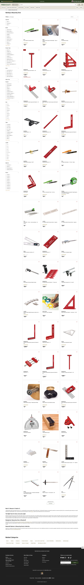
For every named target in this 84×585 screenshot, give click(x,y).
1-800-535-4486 (8, 561)
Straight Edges (33, 543)
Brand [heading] (7, 27)
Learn (77, 7)
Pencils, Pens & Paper (10, 543)
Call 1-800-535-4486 (77, 1)
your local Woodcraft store (16, 529)
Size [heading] (6, 102)
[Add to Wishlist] (39, 20)
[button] (74, 17)
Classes (81, 7)
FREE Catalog (26, 560)
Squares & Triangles (25, 543)
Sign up (75, 562)
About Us (43, 557)
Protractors (18, 543)
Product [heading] (7, 81)
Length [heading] (7, 142)
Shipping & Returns (9, 564)
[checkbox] (6, 21)
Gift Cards (25, 557)
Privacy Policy (73, 564)
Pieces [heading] (7, 172)
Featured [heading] (7, 19)
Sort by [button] (72, 16)
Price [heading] (7, 68)
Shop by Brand (26, 565)
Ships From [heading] (8, 79)
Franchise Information (45, 560)
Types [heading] (7, 122)
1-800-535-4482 (8, 558)
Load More (50, 503)
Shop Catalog (26, 563)
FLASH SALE (42, 1)
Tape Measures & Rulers (42, 543)
